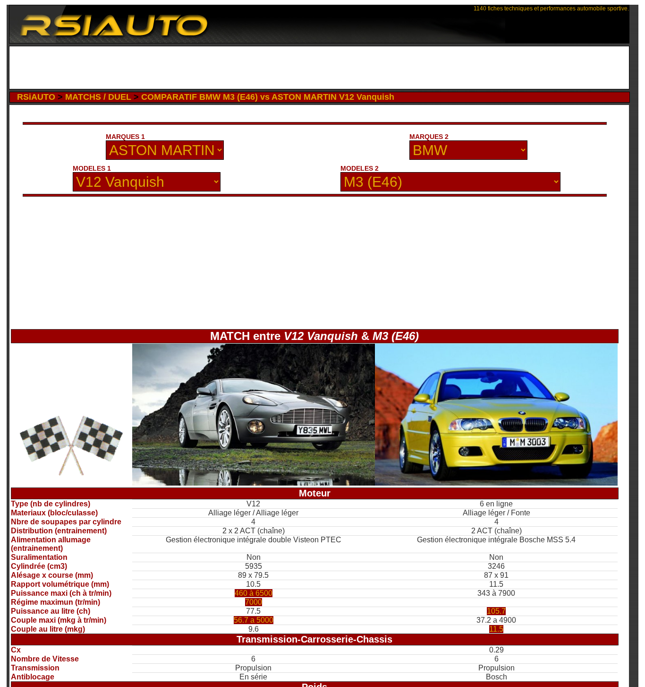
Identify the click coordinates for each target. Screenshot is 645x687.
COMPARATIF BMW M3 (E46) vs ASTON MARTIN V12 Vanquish (267, 97)
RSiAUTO (36, 97)
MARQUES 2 (429, 136)
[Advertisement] (319, 67)
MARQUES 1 (125, 136)
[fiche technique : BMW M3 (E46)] (496, 483)
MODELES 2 (359, 168)
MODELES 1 (92, 168)
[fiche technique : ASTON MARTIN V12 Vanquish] (253, 483)
